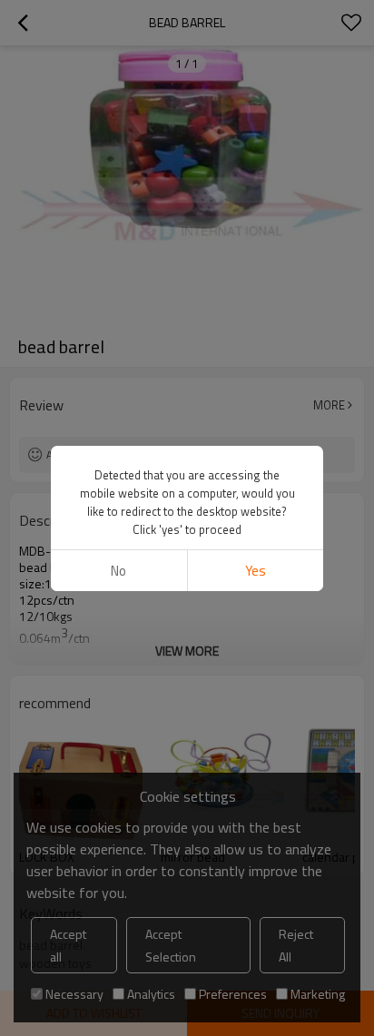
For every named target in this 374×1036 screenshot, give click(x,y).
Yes (255, 570)
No (118, 570)
